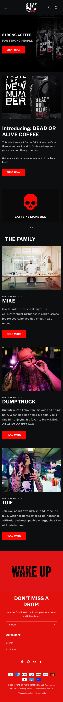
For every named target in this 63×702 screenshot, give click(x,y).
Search (9, 642)
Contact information (44, 689)
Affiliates (11, 649)
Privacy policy (26, 689)
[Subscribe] (54, 624)
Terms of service (25, 693)
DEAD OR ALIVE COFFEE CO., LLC (30, 685)
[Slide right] (38, 227)
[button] (6, 7)
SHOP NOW (13, 49)
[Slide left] (25, 227)
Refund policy (41, 693)
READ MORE (14, 334)
